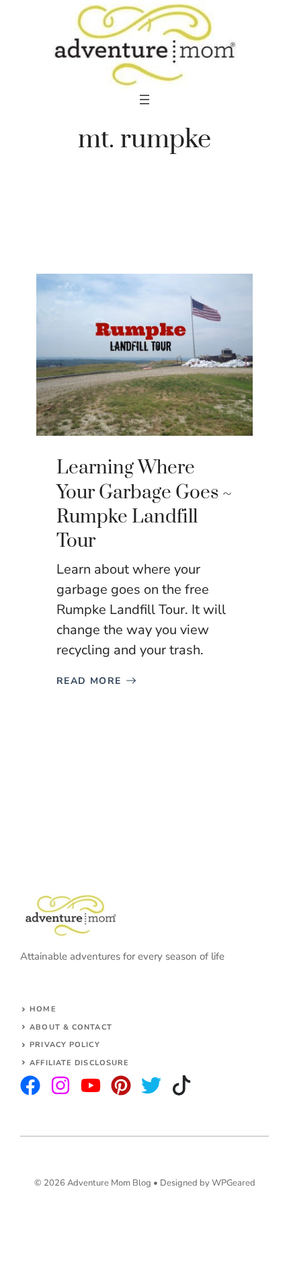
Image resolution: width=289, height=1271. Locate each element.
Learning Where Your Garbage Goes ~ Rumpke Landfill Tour (144, 504)
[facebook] (91, 1085)
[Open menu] (144, 99)
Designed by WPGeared (207, 1183)
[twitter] (60, 1085)
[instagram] (30, 1085)
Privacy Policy (64, 1045)
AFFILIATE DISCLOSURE (79, 1063)
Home (43, 1009)
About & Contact (71, 1027)
